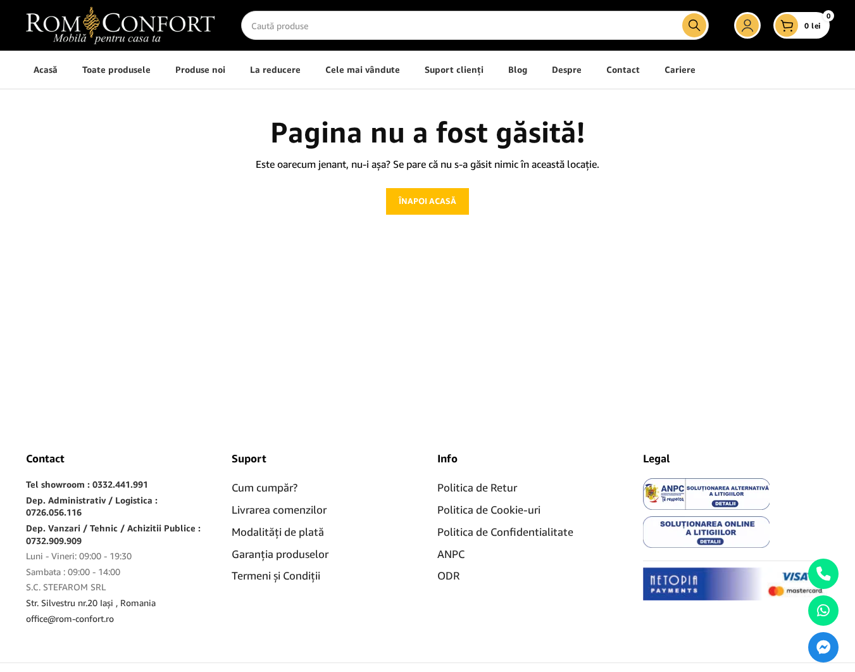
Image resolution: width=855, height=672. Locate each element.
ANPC (451, 554)
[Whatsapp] (823, 610)
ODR (448, 575)
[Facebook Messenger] (823, 647)
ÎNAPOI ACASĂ (427, 201)
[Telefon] (823, 574)
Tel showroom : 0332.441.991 (87, 484)
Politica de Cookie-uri (488, 509)
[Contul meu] (747, 25)
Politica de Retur (477, 487)
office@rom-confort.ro (70, 618)
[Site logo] (121, 24)
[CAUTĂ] (694, 25)
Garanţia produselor (280, 554)
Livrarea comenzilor (279, 509)
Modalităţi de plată (278, 531)
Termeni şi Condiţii (276, 575)
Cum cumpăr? (264, 487)
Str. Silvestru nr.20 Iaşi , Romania (91, 602)
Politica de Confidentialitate (505, 531)
